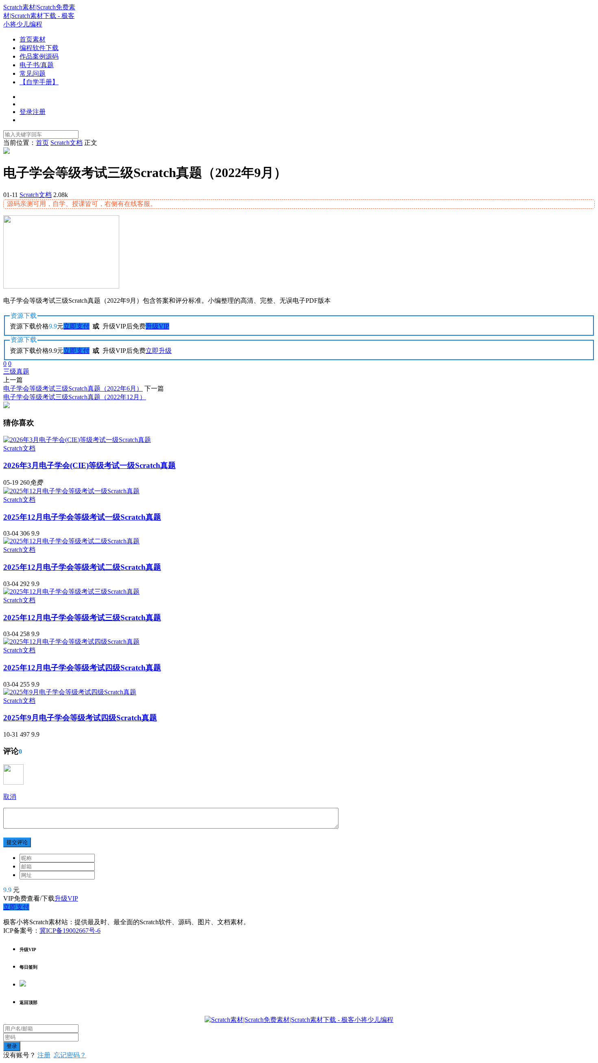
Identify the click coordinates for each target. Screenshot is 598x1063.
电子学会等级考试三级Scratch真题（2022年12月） (74, 397)
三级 (9, 371)
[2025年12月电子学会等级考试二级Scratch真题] (71, 541)
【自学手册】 (39, 82)
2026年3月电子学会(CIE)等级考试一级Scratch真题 (89, 465)
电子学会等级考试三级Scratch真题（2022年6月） (73, 388)
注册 (43, 1055)
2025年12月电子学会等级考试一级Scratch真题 (82, 517)
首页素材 (33, 39)
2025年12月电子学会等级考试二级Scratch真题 (82, 567)
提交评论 (17, 842)
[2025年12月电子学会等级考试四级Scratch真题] (71, 641)
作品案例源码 (39, 56)
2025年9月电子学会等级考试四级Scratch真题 (80, 717)
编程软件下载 (39, 47)
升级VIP (157, 326)
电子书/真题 (37, 64)
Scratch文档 (36, 194)
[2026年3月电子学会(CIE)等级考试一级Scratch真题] (77, 439)
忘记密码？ (70, 1055)
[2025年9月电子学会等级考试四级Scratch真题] (69, 692)
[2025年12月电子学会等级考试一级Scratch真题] (71, 491)
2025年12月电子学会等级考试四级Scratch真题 (82, 667)
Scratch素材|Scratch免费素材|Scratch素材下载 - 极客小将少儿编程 (39, 16)
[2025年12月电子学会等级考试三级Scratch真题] (71, 591)
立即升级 (159, 350)
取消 (9, 796)
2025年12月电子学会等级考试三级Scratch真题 (82, 617)
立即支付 (76, 326)
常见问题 (33, 73)
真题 (22, 371)
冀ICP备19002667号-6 (69, 930)
